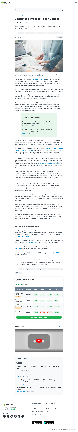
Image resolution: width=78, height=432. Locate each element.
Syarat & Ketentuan (37, 411)
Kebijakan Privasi (36, 414)
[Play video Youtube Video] (39, 340)
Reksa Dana (19, 284)
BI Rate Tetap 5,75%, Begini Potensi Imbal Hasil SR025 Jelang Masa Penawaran (38, 374)
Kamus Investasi (50, 406)
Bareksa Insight (20, 384)
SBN (26, 284)
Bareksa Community (51, 409)
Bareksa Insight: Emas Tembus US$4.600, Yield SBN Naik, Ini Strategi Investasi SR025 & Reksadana (38, 380)
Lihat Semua (59, 327)
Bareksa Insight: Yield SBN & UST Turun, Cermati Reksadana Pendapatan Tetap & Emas (38, 388)
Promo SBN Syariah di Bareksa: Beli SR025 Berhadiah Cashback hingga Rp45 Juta (37, 130)
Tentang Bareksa (36, 403)
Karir (47, 411)
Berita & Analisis (50, 403)
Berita (16, 15)
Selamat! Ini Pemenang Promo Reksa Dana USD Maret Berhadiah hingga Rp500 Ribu (37, 122)
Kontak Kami (35, 409)
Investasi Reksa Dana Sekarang (39, 317)
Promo (23, 125)
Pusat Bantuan (36, 406)
